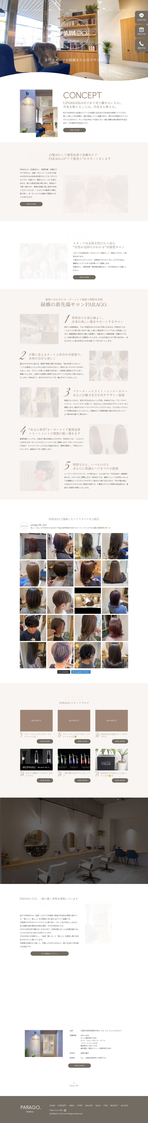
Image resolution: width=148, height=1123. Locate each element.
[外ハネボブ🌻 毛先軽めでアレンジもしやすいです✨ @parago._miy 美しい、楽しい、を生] (60, 546)
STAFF (61, 10)
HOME (25, 10)
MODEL (96, 10)
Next (130, 187)
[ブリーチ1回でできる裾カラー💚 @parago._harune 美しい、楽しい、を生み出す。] (88, 546)
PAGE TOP (74, 1086)
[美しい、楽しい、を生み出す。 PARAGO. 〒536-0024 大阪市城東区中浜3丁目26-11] (88, 601)
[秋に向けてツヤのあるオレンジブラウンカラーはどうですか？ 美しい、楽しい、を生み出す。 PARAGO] (33, 546)
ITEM (105, 1105)
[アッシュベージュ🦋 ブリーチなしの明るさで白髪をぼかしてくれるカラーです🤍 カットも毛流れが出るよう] (60, 655)
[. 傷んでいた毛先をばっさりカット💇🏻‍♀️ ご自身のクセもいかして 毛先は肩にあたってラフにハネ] (115, 655)
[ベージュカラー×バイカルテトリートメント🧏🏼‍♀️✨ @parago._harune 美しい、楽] (115, 573)
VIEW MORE (74, 130)
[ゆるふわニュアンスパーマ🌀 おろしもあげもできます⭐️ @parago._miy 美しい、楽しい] (33, 628)
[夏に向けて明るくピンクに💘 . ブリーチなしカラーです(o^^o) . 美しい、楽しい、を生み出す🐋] (115, 628)
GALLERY (73, 10)
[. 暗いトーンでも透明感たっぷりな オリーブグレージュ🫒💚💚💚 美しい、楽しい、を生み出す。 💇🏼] (115, 546)
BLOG (85, 10)
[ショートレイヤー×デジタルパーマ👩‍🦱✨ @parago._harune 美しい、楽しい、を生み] (88, 655)
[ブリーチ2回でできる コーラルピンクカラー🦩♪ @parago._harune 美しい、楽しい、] (60, 628)
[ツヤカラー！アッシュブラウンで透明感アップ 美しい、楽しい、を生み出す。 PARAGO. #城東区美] (33, 655)
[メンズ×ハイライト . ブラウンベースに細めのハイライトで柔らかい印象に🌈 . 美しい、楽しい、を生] (60, 601)
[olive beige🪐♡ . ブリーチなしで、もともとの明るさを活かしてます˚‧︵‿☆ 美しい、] (33, 573)
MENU (50, 10)
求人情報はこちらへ (49, 953)
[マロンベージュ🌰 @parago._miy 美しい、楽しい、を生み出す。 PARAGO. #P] (88, 573)
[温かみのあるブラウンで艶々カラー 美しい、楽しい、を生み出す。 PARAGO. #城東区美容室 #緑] (60, 573)
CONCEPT (38, 10)
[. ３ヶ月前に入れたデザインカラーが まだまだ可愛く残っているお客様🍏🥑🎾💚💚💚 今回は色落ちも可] (33, 601)
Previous (61, 187)
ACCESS (121, 10)
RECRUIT (109, 10)
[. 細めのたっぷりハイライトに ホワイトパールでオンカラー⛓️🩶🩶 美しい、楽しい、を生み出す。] (88, 628)
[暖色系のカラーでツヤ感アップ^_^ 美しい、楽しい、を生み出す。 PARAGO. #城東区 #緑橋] (115, 601)
